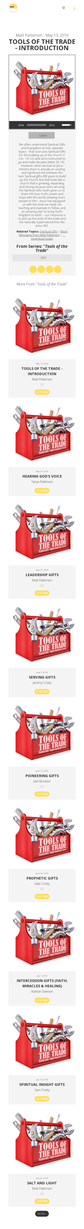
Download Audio (42, 239)
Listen (43, 135)
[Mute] (59, 125)
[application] (42, 125)
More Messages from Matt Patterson (43, 233)
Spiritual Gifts (48, 231)
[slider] (36, 125)
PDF (43, 258)
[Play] (14, 125)
